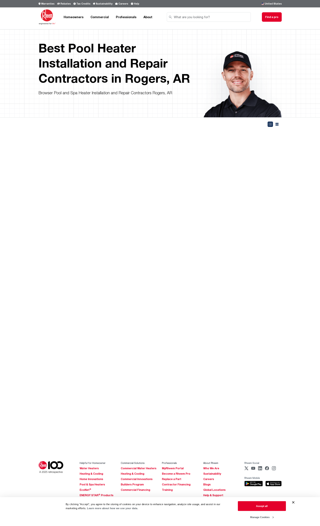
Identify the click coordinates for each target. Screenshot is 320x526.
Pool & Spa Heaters (92, 484)
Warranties (47, 3)
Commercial (100, 17)
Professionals (126, 17)
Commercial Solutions (133, 463)
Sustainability (104, 3)
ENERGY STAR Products (96, 495)
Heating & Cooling (91, 473)
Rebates (65, 3)
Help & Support (213, 495)
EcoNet (85, 489)
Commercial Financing (135, 489)
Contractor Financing (176, 484)
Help (136, 3)
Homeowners (73, 17)
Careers (123, 3)
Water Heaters (89, 468)
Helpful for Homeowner (92, 463)
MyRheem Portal (173, 468)
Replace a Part (171, 479)
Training (167, 489)
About (147, 17)
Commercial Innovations (137, 479)
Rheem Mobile (252, 478)
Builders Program (132, 484)
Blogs (207, 484)
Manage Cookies (260, 517)
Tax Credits (83, 3)
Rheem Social (251, 463)
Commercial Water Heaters (138, 468)
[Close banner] (293, 502)
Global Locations (214, 489)
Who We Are (211, 468)
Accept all (262, 506)
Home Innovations (91, 479)
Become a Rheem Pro (176, 473)
